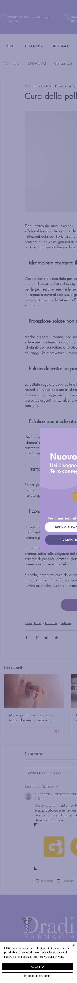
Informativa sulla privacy (48, 957)
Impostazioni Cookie (37, 976)
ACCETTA (37, 967)
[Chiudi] (71, 947)
